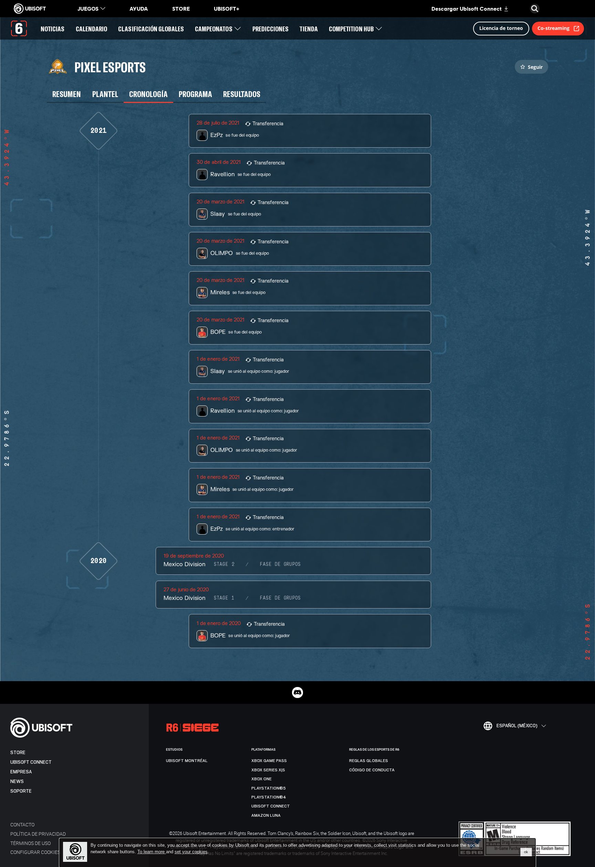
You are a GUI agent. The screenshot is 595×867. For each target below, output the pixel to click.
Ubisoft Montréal (187, 760)
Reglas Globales (368, 760)
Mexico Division (184, 564)
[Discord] (297, 692)
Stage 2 (224, 564)
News (17, 781)
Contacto (22, 824)
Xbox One (261, 778)
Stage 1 (224, 598)
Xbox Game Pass (269, 760)
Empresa (21, 771)
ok (526, 852)
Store (17, 752)
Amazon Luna (266, 815)
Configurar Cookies (35, 852)
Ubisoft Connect (31, 762)
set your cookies (191, 851)
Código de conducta (372, 770)
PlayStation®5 (268, 788)
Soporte (21, 791)
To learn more (151, 851)
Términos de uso (30, 843)
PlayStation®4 (268, 797)
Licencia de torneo (501, 28)
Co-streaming (553, 28)
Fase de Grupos (280, 564)
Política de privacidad (38, 834)
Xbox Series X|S (268, 770)
